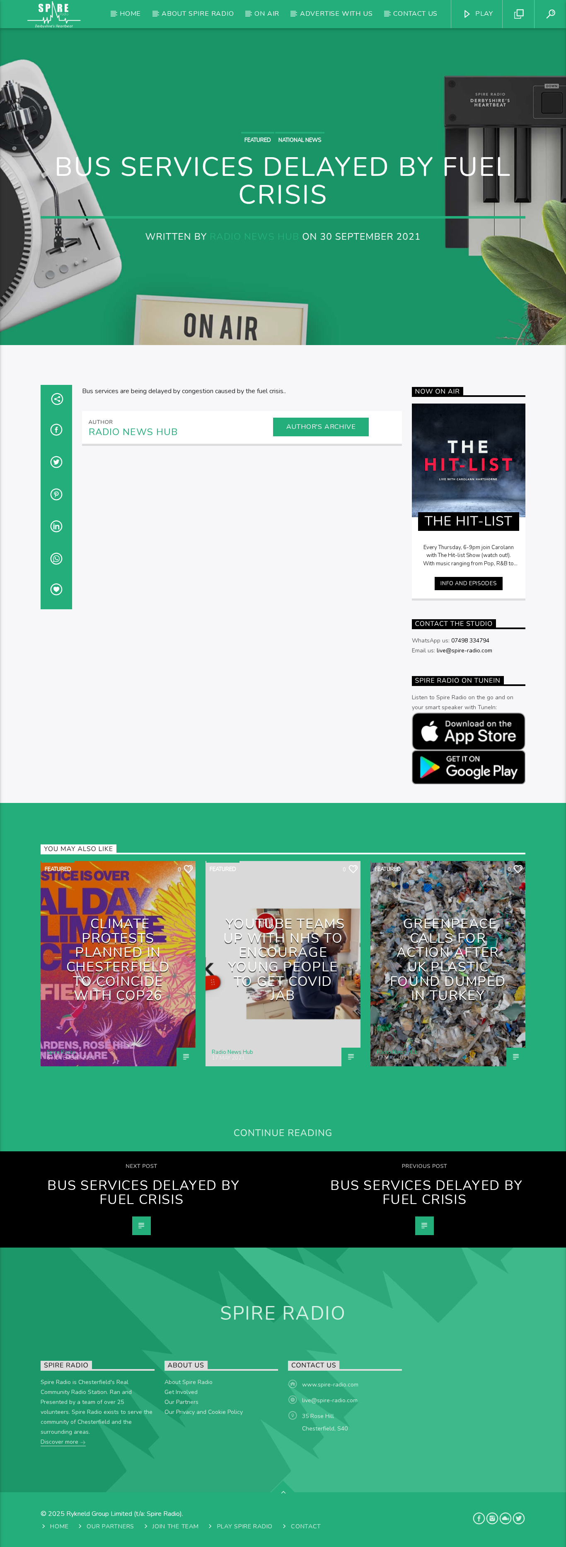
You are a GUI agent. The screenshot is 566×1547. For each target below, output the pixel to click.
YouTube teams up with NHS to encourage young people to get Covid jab (284, 960)
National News (299, 140)
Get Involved (181, 1392)
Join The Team (175, 1526)
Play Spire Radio (245, 1526)
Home (130, 13)
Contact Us (415, 13)
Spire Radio (61, 1052)
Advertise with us (336, 13)
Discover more (60, 1442)
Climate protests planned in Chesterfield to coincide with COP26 (118, 960)
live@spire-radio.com (464, 650)
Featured (257, 140)
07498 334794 (470, 641)
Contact (306, 1526)
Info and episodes (468, 583)
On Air (266, 13)
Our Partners (181, 1402)
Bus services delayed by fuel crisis (143, 1193)
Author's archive (321, 426)
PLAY (483, 13)
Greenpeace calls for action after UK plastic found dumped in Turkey (448, 960)
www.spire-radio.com (330, 1385)
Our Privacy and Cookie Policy (203, 1412)
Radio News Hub (254, 236)
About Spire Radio (198, 13)
